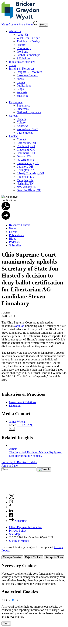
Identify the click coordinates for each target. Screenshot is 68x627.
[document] (34, 594)
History (21, 44)
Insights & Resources (21, 68)
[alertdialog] (34, 594)
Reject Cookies (33, 557)
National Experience (29, 112)
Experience (15, 102)
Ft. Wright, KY (26, 159)
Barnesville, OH (26, 142)
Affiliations (23, 58)
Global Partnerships (28, 55)
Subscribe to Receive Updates (19, 462)
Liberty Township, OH (30, 173)
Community (24, 48)
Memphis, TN (25, 180)
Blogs (20, 88)
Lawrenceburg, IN (28, 163)
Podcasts (22, 92)
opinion (19, 325)
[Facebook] (10, 506)
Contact (13, 136)
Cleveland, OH (26, 149)
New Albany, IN (26, 187)
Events (21, 82)
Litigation (15, 405)
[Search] (36, 24)
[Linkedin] (11, 511)
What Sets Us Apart (28, 38)
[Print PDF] (6, 209)
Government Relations (22, 402)
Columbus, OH (26, 153)
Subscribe (22, 95)
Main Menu (26, 24)
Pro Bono (22, 51)
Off (17, 600)
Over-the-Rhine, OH (29, 190)
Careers (13, 115)
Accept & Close (54, 557)
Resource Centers (27, 75)
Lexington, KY (26, 170)
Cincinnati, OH (26, 146)
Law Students (25, 132)
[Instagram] (11, 502)
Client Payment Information (25, 527)
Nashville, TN (25, 183)
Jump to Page (10, 465)
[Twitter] (11, 497)
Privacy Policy (17, 530)
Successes (23, 108)
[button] (6, 218)
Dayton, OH (24, 156)
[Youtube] (11, 515)
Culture (21, 122)
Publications (24, 85)
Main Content (10, 24)
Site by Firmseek (19, 540)
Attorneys (22, 125)
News (20, 78)
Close (6, 623)
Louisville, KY (26, 176)
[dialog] (34, 552)
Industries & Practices (22, 61)
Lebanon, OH (25, 166)
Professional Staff (27, 129)
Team (12, 65)
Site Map (14, 534)
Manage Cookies (12, 557)
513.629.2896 (25, 425)
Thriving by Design (28, 41)
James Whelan (17, 421)
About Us (15, 31)
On (8, 600)
